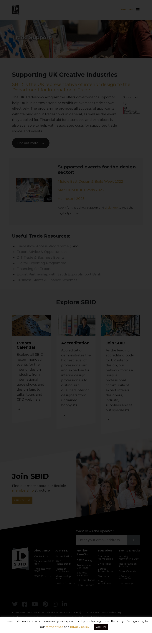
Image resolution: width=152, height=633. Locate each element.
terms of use (54, 627)
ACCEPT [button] (101, 626)
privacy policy (79, 627)
